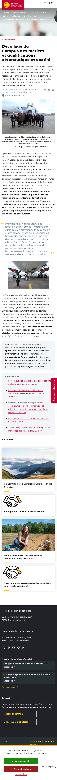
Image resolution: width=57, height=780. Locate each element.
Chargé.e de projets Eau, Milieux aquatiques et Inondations (27, 676)
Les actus (32, 16)
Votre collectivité (19, 12)
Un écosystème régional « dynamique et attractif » (26, 406)
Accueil (6, 12)
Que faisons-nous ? (38, 12)
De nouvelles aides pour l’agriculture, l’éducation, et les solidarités (23, 557)
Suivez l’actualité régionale (14, 16)
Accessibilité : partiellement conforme (42, 742)
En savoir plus (8, 687)
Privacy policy (49, 766)
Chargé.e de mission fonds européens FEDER (26, 664)
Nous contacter (14, 714)
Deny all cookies (22, 769)
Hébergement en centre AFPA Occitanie (24, 511)
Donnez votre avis (54, 390)
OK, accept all (22, 761)
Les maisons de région (17, 722)
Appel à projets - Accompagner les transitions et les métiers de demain (27, 584)
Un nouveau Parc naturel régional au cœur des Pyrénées (28, 485)
